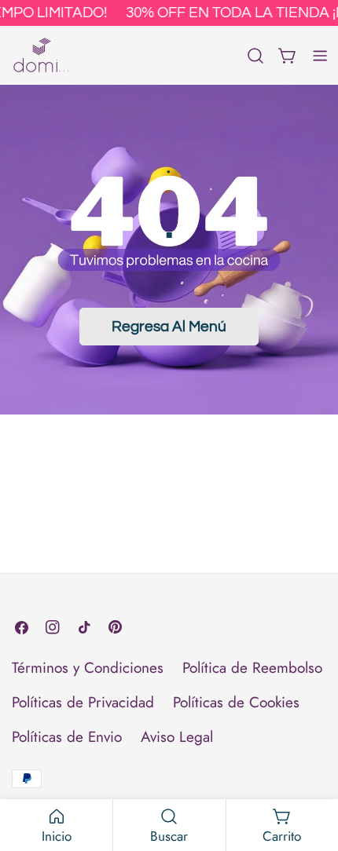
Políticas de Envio (67, 736)
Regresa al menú (169, 326)
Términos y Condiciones (87, 667)
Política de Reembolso (252, 667)
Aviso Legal (177, 736)
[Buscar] (255, 55)
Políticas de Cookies (236, 702)
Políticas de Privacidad (83, 702)
